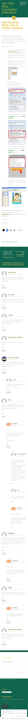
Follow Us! (5, 706)
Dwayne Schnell (13, 358)
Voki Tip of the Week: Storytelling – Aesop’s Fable (20, 254)
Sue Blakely (12, 272)
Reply (4, 287)
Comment (21, 672)
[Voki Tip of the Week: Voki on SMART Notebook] (14, 18)
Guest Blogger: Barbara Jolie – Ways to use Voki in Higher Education (8, 254)
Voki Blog (16, 30)
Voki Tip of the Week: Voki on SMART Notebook (12, 25)
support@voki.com (6, 214)
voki (3, 241)
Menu (23, 3)
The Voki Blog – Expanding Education (9, 7)
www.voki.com (14, 81)
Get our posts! (7, 697)
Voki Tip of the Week (11, 241)
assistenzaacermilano (15, 337)
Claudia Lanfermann (15, 629)
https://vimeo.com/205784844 (14, 615)
